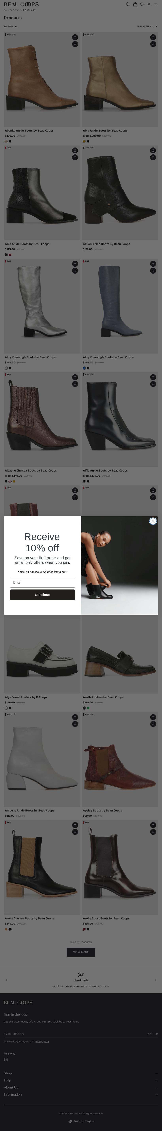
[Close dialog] (153, 521)
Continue (42, 595)
